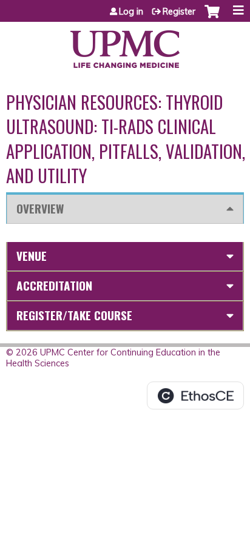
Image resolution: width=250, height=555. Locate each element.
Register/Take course (74, 315)
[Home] (125, 45)
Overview (40, 208)
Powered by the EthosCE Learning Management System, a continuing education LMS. (195, 395)
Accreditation (54, 285)
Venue (31, 255)
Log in (131, 11)
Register (179, 11)
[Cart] (212, 17)
